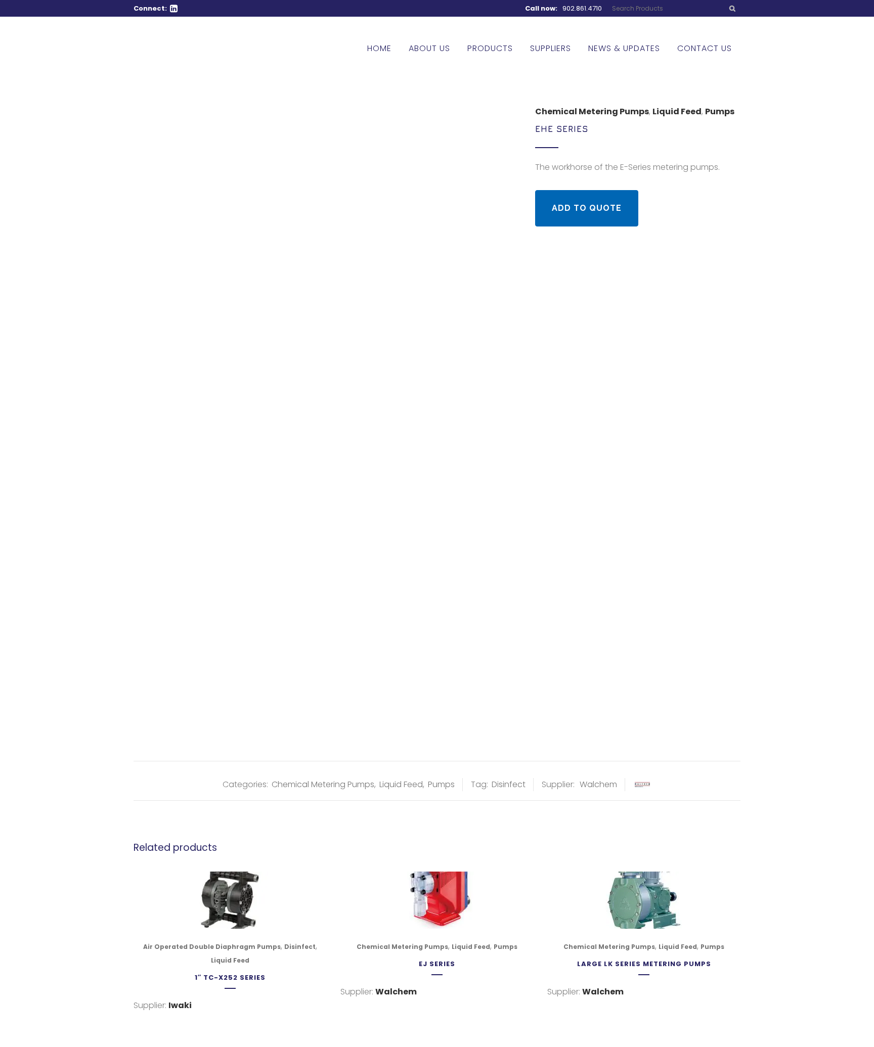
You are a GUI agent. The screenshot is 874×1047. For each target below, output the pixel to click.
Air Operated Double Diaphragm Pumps (212, 946)
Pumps (719, 111)
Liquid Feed (677, 111)
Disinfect (509, 784)
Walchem (598, 784)
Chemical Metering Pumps (592, 111)
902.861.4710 (582, 8)
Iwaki (180, 1005)
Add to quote (587, 208)
